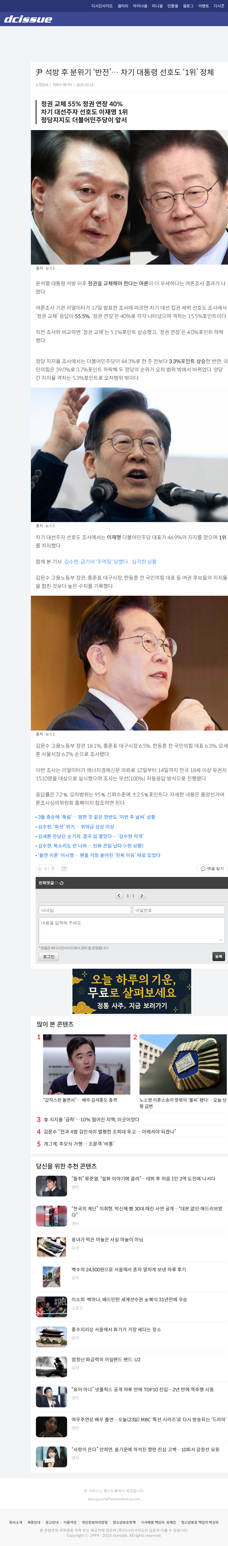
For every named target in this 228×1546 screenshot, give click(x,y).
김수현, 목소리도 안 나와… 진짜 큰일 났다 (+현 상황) (90, 846)
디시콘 (219, 6)
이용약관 (70, 1522)
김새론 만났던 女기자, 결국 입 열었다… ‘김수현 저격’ (91, 836)
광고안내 (51, 1522)
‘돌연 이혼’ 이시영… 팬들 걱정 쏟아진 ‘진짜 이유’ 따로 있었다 (99, 855)
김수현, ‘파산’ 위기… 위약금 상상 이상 (76, 827)
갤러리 (123, 6)
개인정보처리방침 (95, 1522)
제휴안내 (33, 1522)
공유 (64, 868)
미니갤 (157, 6)
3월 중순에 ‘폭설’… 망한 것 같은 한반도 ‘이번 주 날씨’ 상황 (97, 817)
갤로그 (188, 6)
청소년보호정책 (124, 1522)
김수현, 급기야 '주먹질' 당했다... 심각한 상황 (110, 562)
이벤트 (203, 6)
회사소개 (15, 1522)
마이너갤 (140, 6)
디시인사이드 (102, 6)
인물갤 (172, 6)
